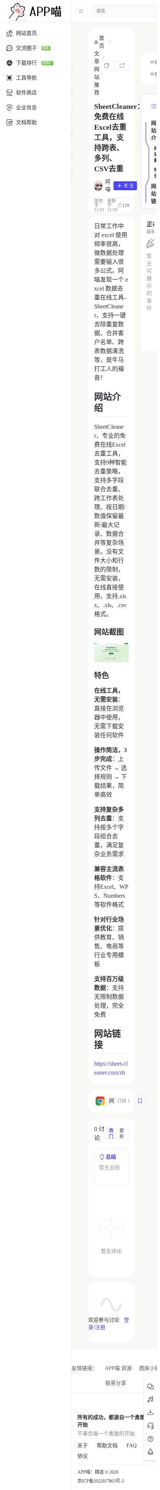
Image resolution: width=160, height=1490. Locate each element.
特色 (155, 173)
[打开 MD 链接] (121, 65)
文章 (96, 57)
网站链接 (153, 194)
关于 (82, 1445)
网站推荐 (96, 81)
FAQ (132, 1445)
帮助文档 (107, 1445)
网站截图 (155, 154)
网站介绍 (153, 131)
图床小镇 (149, 1368)
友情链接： (84, 1368)
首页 (101, 42)
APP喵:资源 (118, 1368)
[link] (100, 42)
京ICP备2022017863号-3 (100, 1481)
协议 (82, 1456)
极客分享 (115, 1383)
